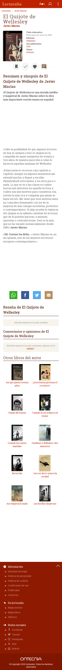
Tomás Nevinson (17, 412)
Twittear (37, 295)
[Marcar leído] (25, 66)
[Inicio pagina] (58, 566)
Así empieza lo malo (17, 503)
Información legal (17, 571)
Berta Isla (17, 473)
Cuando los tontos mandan (17, 444)
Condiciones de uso (18, 585)
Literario (30, 52)
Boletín (15, 648)
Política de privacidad (19, 575)
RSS (14, 643)
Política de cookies (18, 580)
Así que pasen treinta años (17, 384)
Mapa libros (14, 612)
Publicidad (13, 590)
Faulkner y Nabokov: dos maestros (45, 444)
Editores (12, 616)
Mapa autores (15, 607)
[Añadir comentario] (44, 66)
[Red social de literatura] (12, 4)
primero (30, 348)
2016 (28, 46)
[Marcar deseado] (35, 66)
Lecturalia (6, 11)
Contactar (13, 594)
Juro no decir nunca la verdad (45, 475)
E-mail (49, 295)
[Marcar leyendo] (16, 66)
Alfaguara (30, 40)
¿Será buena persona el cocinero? (45, 384)
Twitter (16, 634)
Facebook (17, 629)
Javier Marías (20, 11)
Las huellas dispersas (45, 503)
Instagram (17, 639)
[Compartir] (42, 4)
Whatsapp (13, 295)
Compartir (25, 295)
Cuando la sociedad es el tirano (45, 414)
